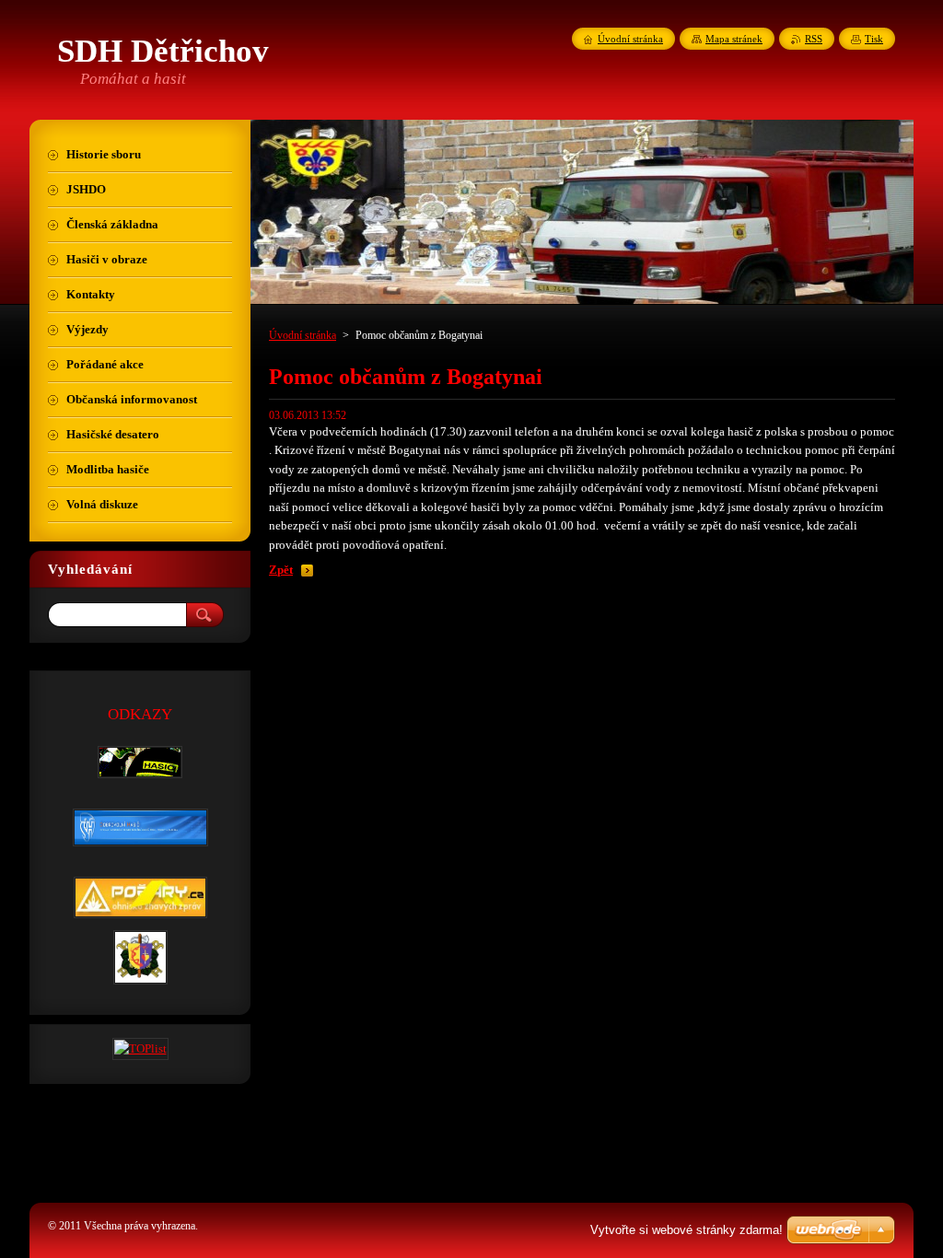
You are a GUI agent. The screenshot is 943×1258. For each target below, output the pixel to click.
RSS (813, 38)
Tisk (874, 38)
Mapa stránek (734, 38)
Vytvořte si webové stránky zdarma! (686, 1230)
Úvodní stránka (302, 335)
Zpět (281, 570)
